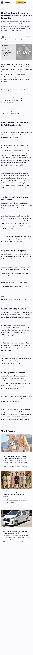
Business (3, 9)
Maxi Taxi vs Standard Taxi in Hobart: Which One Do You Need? (15, 532)
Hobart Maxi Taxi (7, 541)
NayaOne (8, 36)
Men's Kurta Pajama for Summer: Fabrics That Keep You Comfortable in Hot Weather (16, 494)
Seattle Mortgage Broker (9, 466)
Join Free (20, 2)
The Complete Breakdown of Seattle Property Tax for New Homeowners (14, 457)
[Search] (14, 2)
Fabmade (5, 505)
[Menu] (25, 2)
